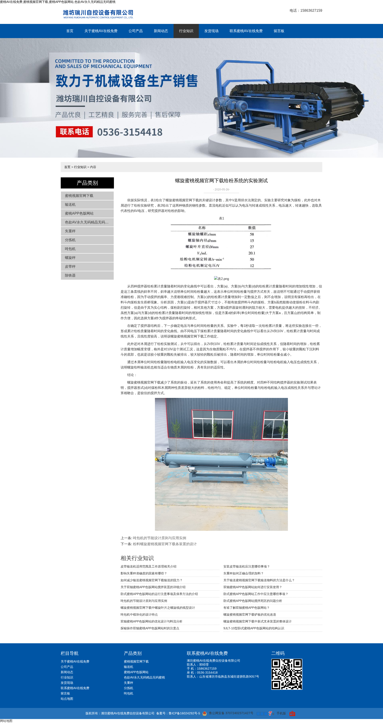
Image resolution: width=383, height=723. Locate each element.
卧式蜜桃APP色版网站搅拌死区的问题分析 (252, 601)
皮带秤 (70, 266)
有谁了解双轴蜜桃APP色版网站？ (246, 607)
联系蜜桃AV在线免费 (246, 31)
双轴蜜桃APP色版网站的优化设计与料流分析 (151, 621)
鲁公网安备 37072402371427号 (231, 713)
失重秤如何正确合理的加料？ (243, 573)
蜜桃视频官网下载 (79, 196)
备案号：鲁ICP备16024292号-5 (178, 713)
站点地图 (67, 698)
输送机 (70, 204)
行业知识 (186, 31)
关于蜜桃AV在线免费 (100, 31)
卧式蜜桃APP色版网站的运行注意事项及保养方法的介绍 (159, 594)
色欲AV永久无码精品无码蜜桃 (88, 222)
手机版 (281, 713)
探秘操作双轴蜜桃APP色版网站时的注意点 (150, 628)
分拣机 (70, 240)
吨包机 (70, 249)
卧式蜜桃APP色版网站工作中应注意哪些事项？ (255, 594)
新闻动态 (161, 31)
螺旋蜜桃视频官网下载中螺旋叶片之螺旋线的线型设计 (158, 607)
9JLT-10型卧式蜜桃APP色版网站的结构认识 (253, 628)
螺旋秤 (70, 258)
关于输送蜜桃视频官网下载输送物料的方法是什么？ (259, 580)
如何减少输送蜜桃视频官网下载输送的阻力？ (152, 580)
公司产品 (136, 31)
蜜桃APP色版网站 (79, 213)
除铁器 (70, 275)
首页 (69, 31)
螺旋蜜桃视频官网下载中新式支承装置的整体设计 (257, 621)
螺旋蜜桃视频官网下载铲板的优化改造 (249, 614)
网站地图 (6, 721)
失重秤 (70, 231)
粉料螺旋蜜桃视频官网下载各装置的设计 (165, 544)
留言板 (279, 31)
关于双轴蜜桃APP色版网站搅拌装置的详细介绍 (153, 587)
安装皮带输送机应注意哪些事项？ (246, 566)
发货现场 (211, 31)
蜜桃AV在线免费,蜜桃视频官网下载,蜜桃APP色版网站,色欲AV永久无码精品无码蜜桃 (57, 2)
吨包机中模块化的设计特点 (139, 614)
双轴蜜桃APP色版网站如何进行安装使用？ (252, 587)
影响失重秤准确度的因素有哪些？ (144, 573)
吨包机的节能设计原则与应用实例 (159, 538)
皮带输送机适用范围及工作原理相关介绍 (148, 566)
